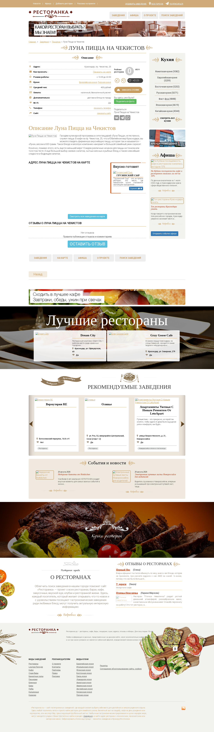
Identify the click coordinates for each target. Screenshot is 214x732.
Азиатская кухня (83, 683)
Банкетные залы (36, 676)
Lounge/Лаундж (36, 667)
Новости (37, 4)
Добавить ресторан (64, 4)
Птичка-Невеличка (127, 593)
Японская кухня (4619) (167, 105)
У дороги (121, 584)
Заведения (118, 15)
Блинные (33, 683)
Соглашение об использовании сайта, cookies (121, 669)
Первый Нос (123, 569)
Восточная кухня (84, 673)
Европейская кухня (88, 82)
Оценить (134, 188)
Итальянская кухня (85, 667)
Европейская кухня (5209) (167, 79)
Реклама (56, 676)
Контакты (56, 667)
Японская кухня (83, 670)
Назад (37, 274)
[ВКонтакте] (116, 117)
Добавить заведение (135, 4)
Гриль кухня (81, 676)
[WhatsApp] (127, 117)
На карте (62, 258)
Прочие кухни (82, 695)
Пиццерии (33, 679)
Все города (157, 4)
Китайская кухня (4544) (167, 111)
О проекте (150, 15)
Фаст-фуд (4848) (167, 99)
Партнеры (56, 670)
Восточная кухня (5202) (167, 86)
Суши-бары (33, 673)
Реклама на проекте (86, 4)
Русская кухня (104, 82)
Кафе (31, 670)
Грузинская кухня (84, 692)
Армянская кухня (84, 686)
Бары (31, 686)
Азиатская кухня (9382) (167, 71)
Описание (87, 57)
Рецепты (104, 666)
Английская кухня (84, 689)
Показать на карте (102, 72)
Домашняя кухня (84, 679)
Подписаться (176, 4)
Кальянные (34, 692)
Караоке (32, 695)
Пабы (31, 689)
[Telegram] (122, 117)
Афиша (48, 4)
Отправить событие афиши (165, 234)
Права (54, 673)
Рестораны (33, 664)
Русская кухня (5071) (167, 93)
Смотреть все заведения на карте (87, 216)
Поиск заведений (172, 15)
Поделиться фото (125, 101)
